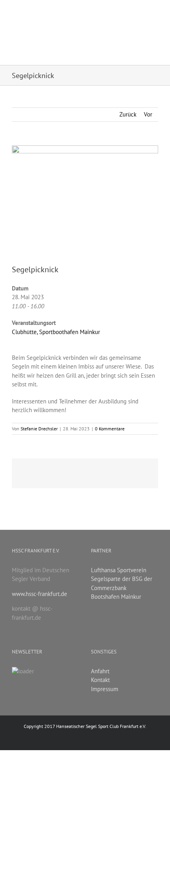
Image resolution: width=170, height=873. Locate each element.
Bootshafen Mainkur (116, 596)
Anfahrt (100, 671)
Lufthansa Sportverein (118, 570)
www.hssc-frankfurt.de (39, 594)
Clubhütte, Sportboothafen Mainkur (56, 332)
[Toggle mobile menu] (155, 12)
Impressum (104, 689)
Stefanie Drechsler (39, 429)
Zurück (127, 114)
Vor (148, 114)
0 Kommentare (110, 429)
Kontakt (100, 680)
